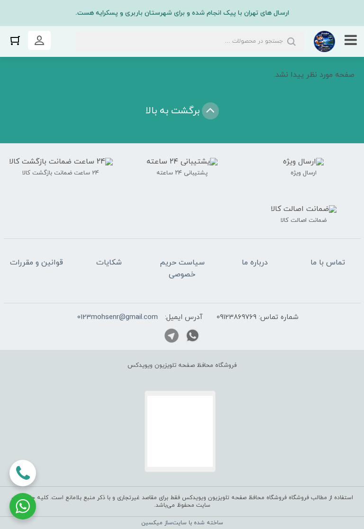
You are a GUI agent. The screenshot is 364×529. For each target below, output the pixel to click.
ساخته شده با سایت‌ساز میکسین (182, 523)
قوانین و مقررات (36, 262)
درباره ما (255, 262)
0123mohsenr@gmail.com (117, 317)
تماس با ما (327, 262)
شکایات (109, 262)
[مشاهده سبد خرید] (15, 40)
